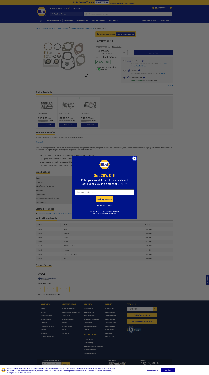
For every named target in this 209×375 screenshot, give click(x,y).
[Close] (205, 370)
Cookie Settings (152, 370)
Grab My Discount (104, 199)
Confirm (168, 370)
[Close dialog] (134, 158)
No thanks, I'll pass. (104, 205)
